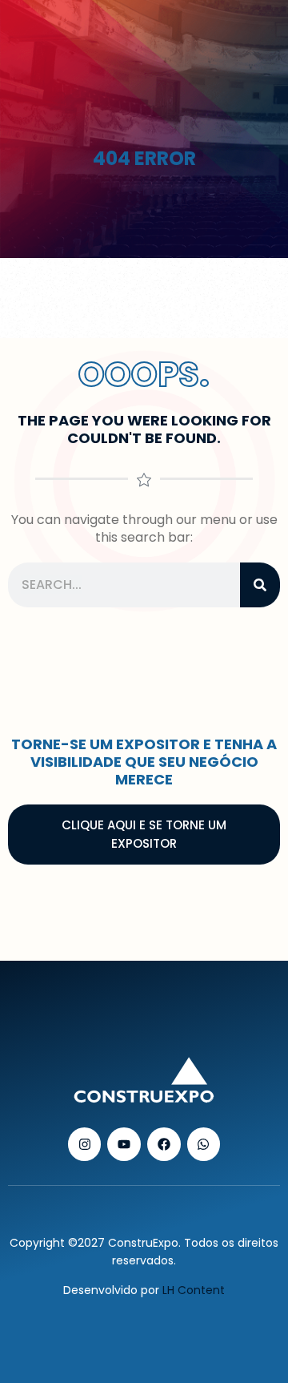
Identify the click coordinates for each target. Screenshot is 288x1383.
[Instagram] (85, 1144)
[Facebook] (164, 1144)
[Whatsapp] (204, 1144)
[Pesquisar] (260, 584)
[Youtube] (124, 1144)
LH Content (193, 1290)
